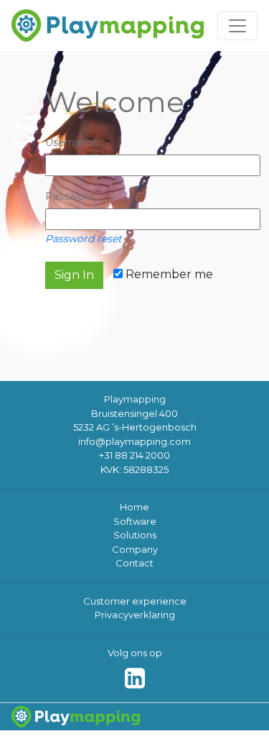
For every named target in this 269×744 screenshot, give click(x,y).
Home (134, 507)
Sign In (74, 275)
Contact (134, 563)
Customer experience (135, 601)
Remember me (168, 274)
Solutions (134, 535)
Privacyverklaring (135, 614)
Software (134, 521)
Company (135, 549)
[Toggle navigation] (237, 26)
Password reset (83, 238)
